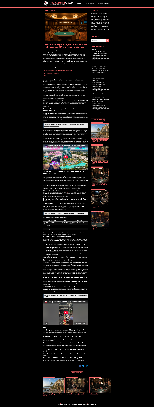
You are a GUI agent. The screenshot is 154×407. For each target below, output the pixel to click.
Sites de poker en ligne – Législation (100, 99)
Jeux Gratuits (95, 80)
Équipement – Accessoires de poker (100, 70)
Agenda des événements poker (99, 53)
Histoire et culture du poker (98, 76)
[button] (80, 366)
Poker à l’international (97, 86)
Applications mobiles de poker (99, 55)
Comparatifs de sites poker (98, 64)
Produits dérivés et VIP (97, 91)
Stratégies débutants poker (98, 105)
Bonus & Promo (95, 57)
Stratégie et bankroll (97, 103)
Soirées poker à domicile (97, 101)
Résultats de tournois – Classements (100, 95)
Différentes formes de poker (98, 68)
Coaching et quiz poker (97, 60)
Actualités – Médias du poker (99, 51)
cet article (69, 192)
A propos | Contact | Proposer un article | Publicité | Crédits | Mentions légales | (75, 403)
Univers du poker (96, 114)
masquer (57, 67)
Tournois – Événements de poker (99, 110)
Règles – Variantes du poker (98, 93)
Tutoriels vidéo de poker (97, 112)
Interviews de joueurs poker (98, 78)
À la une (94, 49)
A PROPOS (78, 3)
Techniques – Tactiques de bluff (99, 107)
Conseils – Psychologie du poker (99, 66)
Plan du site (92, 403)
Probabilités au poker (97, 88)
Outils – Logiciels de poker (98, 82)
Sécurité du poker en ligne (98, 97)
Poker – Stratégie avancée (98, 84)
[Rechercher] (107, 40)
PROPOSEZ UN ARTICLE (103, 3)
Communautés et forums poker (99, 62)
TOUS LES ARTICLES (89, 3)
